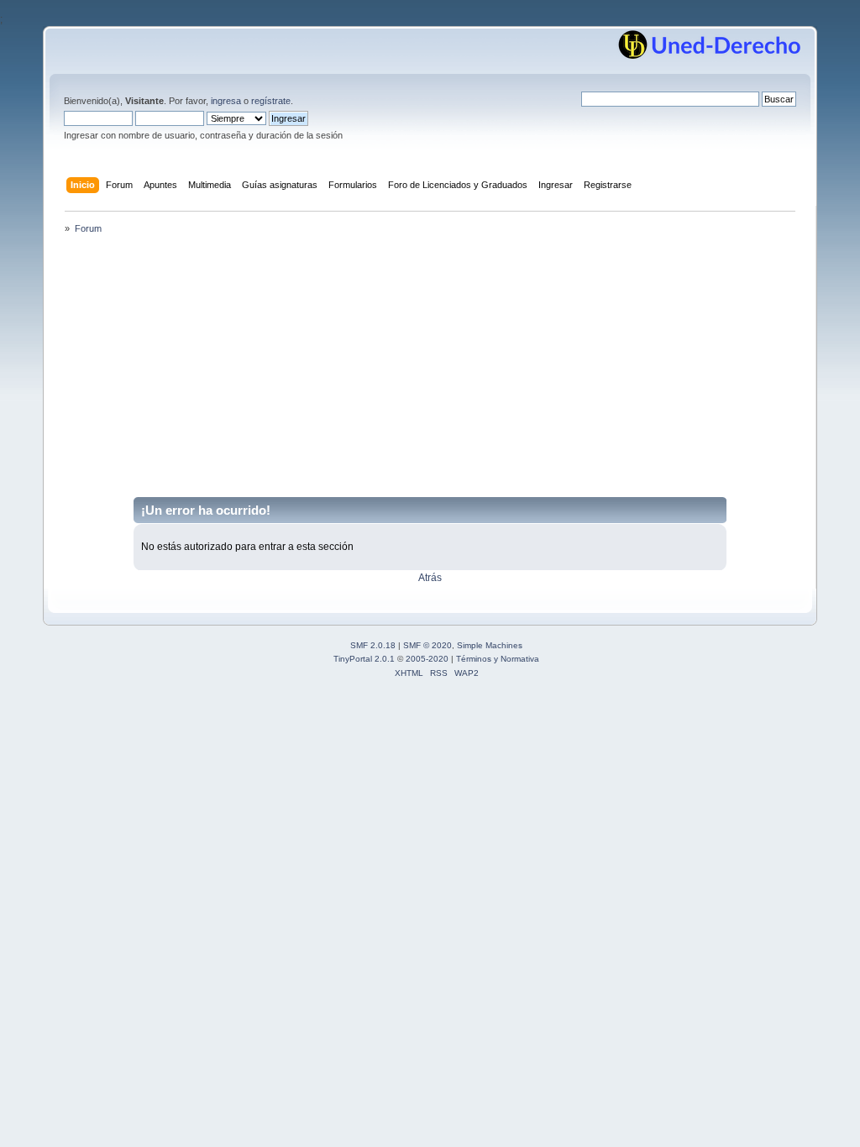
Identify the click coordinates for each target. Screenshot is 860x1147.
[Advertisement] (430, 371)
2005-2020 (427, 658)
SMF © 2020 (427, 645)
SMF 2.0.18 (373, 645)
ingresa (226, 101)
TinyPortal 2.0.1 (364, 658)
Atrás (430, 578)
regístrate (271, 101)
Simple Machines (489, 645)
